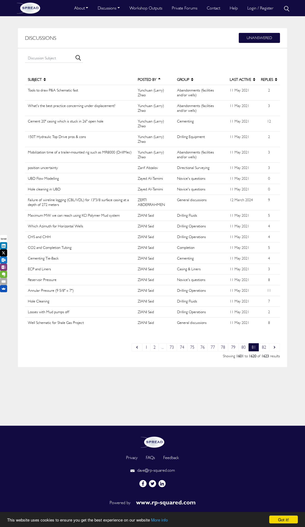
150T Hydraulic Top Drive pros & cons (57, 136)
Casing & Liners (189, 269)
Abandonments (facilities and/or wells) (195, 92)
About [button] (79, 7)
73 (172, 347)
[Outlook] (3, 260)
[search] (286, 8)
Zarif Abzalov (148, 167)
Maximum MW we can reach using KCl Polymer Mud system (74, 215)
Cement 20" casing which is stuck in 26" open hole (65, 121)
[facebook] (143, 483)
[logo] (152, 441)
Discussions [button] (107, 7)
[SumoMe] (3, 288)
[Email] (3, 281)
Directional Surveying (193, 167)
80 (243, 347)
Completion (186, 247)
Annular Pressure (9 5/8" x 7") (51, 290)
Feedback (171, 457)
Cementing (185, 121)
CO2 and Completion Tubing (49, 247)
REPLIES (267, 79)
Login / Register (260, 7)
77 (213, 347)
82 (264, 347)
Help (234, 7)
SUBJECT (35, 79)
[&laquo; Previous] (137, 347)
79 (233, 347)
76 (202, 347)
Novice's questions (191, 178)
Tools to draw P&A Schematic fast (53, 90)
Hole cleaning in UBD (44, 189)
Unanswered (259, 38)
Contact (213, 7)
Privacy (131, 457)
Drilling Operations (191, 226)
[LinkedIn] (3, 245)
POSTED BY (147, 79)
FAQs (150, 457)
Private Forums (184, 7)
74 (182, 347)
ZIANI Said (146, 215)
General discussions (192, 200)
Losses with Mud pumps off (48, 312)
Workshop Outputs (145, 7)
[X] (3, 252)
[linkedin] (162, 483)
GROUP (183, 79)
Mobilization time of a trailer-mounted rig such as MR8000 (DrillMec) (80, 152)
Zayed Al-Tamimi (150, 178)
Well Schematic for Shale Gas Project (56, 322)
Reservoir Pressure (42, 279)
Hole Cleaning (38, 301)
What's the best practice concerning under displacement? (71, 105)
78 (223, 347)
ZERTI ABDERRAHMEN (151, 202)
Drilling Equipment (191, 136)
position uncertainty (43, 167)
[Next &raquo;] (274, 347)
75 (192, 347)
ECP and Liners (39, 269)
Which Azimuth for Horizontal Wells (55, 226)
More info (159, 520)
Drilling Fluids (187, 215)
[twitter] (152, 483)
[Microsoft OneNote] (3, 267)
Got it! (283, 519)
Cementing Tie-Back (43, 258)
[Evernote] (3, 274)
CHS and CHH (39, 237)
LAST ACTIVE (241, 79)
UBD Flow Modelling (43, 178)
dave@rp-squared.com (155, 470)
